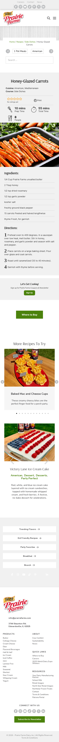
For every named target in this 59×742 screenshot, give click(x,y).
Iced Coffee (7, 658)
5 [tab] (28, 413)
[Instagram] (20, 7)
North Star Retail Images (42, 686)
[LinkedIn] (43, 7)
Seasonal (6, 669)
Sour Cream (8, 675)
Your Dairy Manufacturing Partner (43, 676)
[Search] (50, 60)
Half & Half (7, 652)
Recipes (19, 41)
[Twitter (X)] (39, 7)
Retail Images (38, 683)
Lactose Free (8, 663)
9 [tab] (39, 413)
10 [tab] (42, 413)
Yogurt (5, 681)
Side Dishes (30, 41)
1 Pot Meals (20, 51)
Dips (5, 646)
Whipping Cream (10, 678)
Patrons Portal (38, 697)
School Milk (37, 680)
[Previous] (8, 51)
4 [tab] (25, 413)
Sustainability (38, 641)
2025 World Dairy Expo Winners (42, 662)
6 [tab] (31, 413)
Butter (5, 638)
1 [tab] (16, 413)
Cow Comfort (38, 638)
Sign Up (29, 293)
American (37, 51)
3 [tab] (22, 413)
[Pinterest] (34, 7)
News (39, 2)
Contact (30, 2)
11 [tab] (45, 413)
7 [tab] (33, 413)
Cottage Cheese (9, 641)
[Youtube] (25, 7)
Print (39, 100)
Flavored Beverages (11, 649)
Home (12, 41)
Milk (4, 666)
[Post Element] (29, 379)
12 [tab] (48, 413)
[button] (48, 18)
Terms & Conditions (40, 694)
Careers (20, 2)
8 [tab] (36, 413)
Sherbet (6, 672)
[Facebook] (16, 7)
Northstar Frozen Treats (42, 689)
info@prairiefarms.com (20, 618)
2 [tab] (19, 413)
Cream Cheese (9, 643)
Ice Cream (7, 655)
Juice (5, 661)
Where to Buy (29, 314)
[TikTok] (30, 7)
